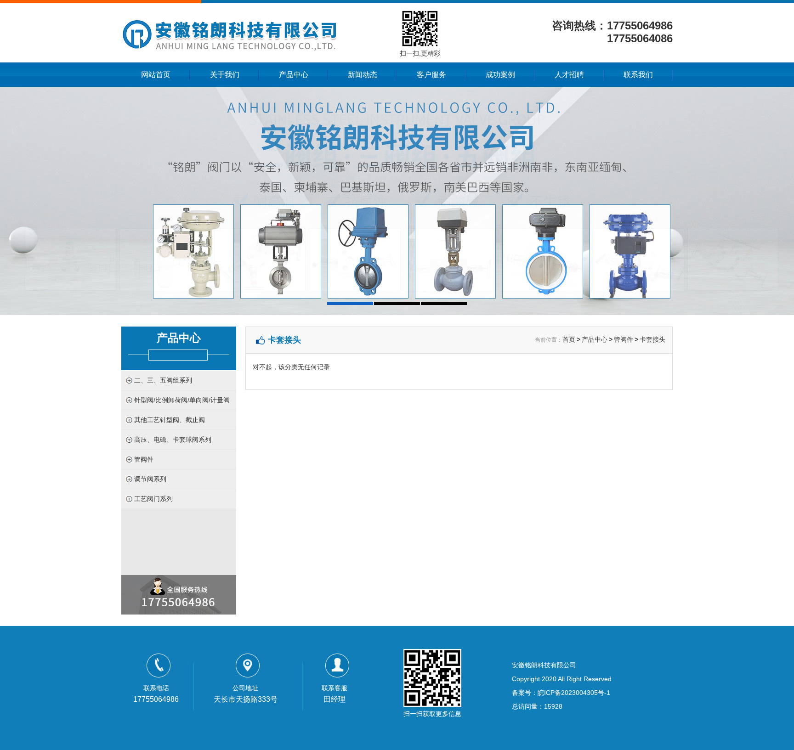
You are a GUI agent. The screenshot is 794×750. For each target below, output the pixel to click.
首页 (568, 339)
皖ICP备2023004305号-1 (574, 692)
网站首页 (155, 75)
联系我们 (638, 75)
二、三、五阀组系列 (163, 380)
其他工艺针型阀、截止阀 (169, 419)
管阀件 (143, 459)
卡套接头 (652, 339)
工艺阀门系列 (153, 498)
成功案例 (500, 75)
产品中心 (293, 75)
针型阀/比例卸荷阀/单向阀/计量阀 (182, 400)
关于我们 (224, 75)
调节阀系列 (150, 479)
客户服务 (431, 75)
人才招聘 (569, 75)
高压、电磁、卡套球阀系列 (172, 439)
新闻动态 (362, 75)
